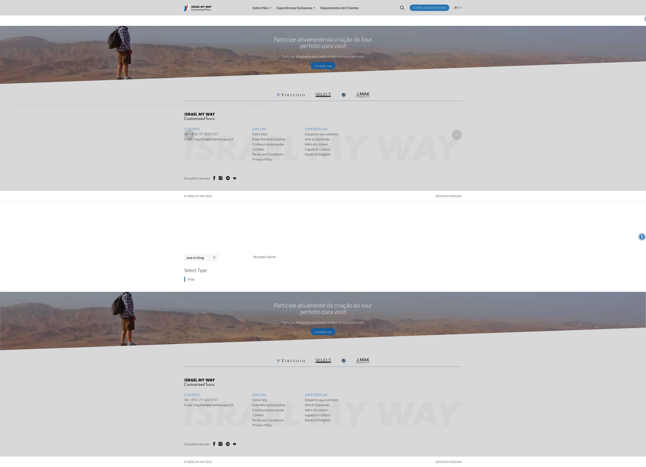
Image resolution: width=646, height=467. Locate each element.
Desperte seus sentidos (321, 400)
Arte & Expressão (317, 405)
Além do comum (316, 410)
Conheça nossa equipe (268, 410)
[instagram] (220, 444)
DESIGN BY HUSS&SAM (449, 461)
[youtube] (234, 444)
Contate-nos (323, 332)
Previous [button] (189, 135)
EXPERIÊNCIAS (316, 395)
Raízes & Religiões (318, 420)
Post (191, 279)
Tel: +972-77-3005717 (201, 400)
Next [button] (457, 135)
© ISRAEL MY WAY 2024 (198, 461)
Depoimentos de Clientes (339, 8)
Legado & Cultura (317, 415)
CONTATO (192, 395)
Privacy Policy (262, 425)
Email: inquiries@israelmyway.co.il (208, 405)
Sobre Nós (260, 8)
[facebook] (214, 444)
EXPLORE (259, 395)
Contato (258, 415)
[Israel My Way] (198, 7)
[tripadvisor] (228, 444)
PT (456, 8)
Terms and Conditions (267, 420)
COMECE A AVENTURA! (429, 8)
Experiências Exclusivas (294, 8)
